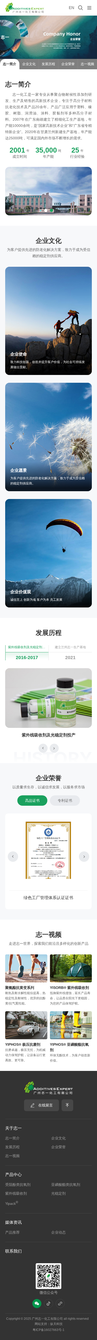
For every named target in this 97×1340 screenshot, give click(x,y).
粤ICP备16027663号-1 (48, 1330)
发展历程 (12, 1147)
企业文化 (58, 1138)
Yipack (11, 1203)
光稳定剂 (58, 1193)
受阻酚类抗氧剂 (18, 1184)
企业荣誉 (58, 1147)
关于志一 (13, 1128)
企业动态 (58, 1232)
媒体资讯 (13, 1222)
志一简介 (12, 1138)
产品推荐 (12, 1232)
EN (71, 7)
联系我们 (13, 1251)
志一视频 (12, 1156)
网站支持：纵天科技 (49, 1324)
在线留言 (45, 1105)
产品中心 (13, 1174)
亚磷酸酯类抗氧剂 (65, 1184)
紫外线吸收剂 (16, 1193)
